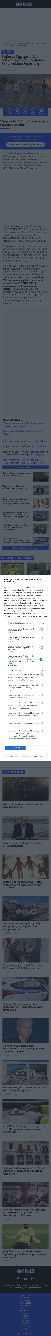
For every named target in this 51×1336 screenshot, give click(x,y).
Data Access (25, 756)
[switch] (41, 629)
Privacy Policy (39, 756)
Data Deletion (11, 756)
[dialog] (25, 668)
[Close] (46, 579)
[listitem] (25, 624)
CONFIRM (15, 748)
